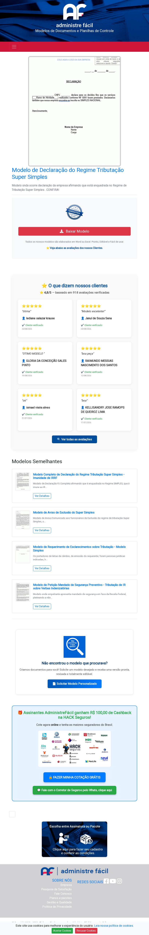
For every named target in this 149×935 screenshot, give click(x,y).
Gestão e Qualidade (59, 902)
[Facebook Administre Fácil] (106, 882)
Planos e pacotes (60, 898)
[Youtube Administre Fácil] (113, 882)
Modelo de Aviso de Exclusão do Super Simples (63, 512)
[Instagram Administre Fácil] (119, 882)
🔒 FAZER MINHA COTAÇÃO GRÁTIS (74, 777)
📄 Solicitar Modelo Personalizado (74, 683)
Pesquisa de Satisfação (56, 889)
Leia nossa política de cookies (113, 925)
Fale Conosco (63, 893)
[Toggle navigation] (14, 46)
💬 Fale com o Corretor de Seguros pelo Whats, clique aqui (74, 790)
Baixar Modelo (77, 231)
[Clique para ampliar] (74, 111)
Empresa (66, 885)
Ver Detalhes (42, 495)
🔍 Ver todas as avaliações (74, 439)
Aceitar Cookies (62, 930)
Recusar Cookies (86, 930)
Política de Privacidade (57, 906)
